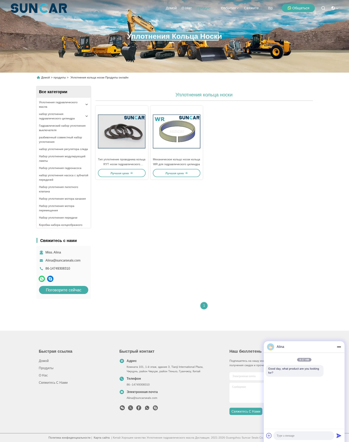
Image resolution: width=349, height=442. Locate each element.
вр (270, 8)
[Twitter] (130, 409)
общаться (300, 8)
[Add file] (269, 435)
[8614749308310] (147, 409)
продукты (205, 8)
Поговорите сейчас (63, 290)
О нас (187, 8)
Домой (171, 8)
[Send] (339, 435)
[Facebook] (139, 409)
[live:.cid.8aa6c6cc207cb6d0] (50, 279)
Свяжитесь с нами (253, 8)
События (228, 8)
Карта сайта (102, 437)
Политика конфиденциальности (69, 437)
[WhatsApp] (41, 279)
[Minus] (338, 346)
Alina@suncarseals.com (62, 260)
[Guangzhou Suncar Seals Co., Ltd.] (39, 8)
